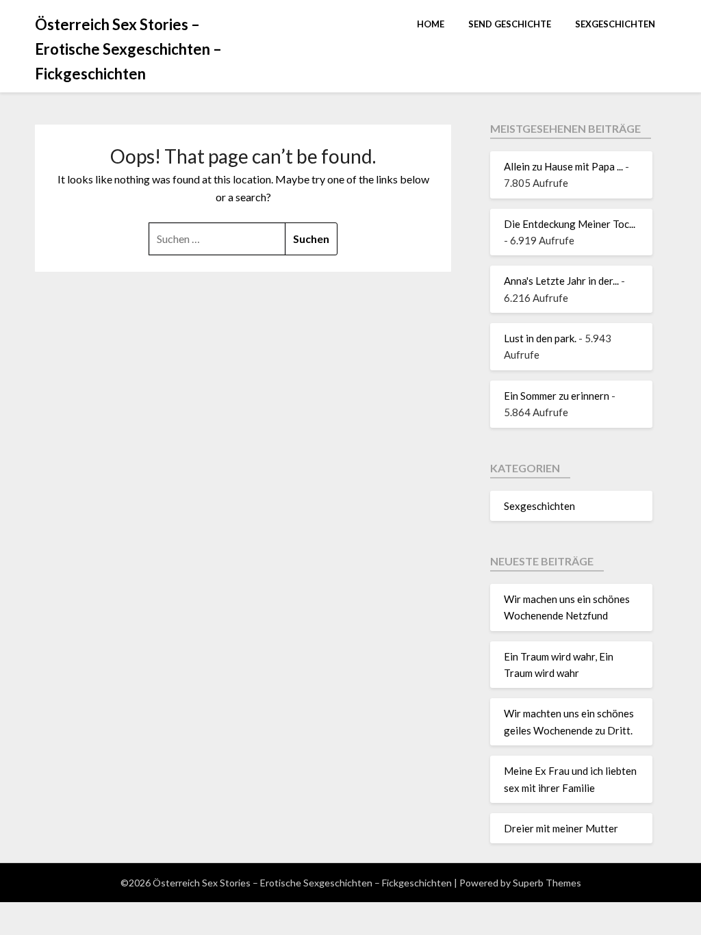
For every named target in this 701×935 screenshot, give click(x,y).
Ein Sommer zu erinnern (556, 395)
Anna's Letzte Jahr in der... (561, 280)
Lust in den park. (540, 338)
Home (430, 23)
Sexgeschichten (615, 23)
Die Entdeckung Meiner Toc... (569, 224)
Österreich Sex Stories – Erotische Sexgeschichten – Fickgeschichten (128, 49)
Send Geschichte (509, 23)
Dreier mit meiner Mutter (561, 828)
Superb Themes (547, 882)
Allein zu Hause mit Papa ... (563, 166)
